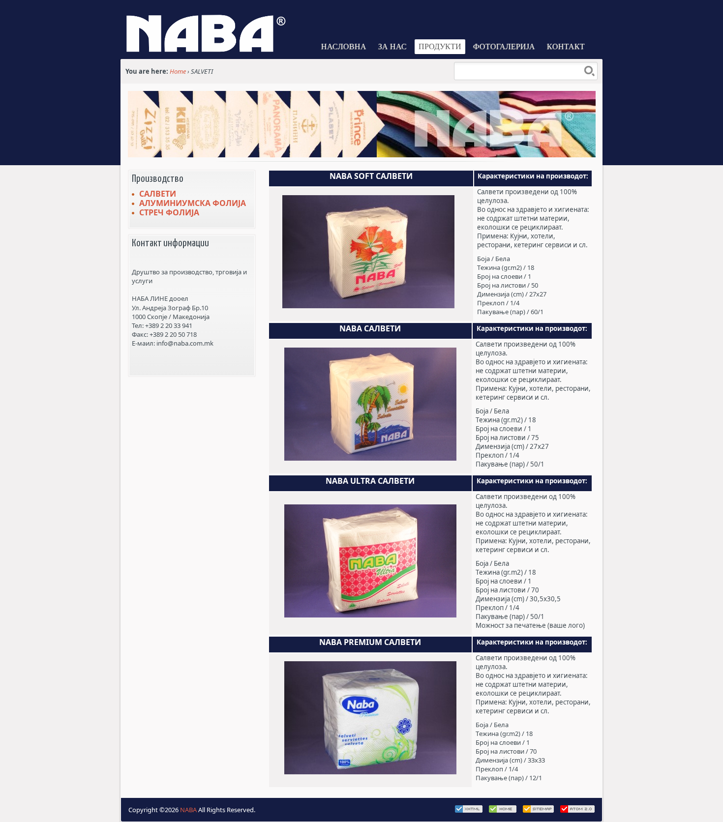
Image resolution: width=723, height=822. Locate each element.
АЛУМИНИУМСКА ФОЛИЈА (193, 203)
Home (178, 71)
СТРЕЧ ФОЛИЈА (169, 212)
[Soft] (368, 305)
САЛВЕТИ (157, 193)
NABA (188, 809)
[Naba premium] (370, 771)
